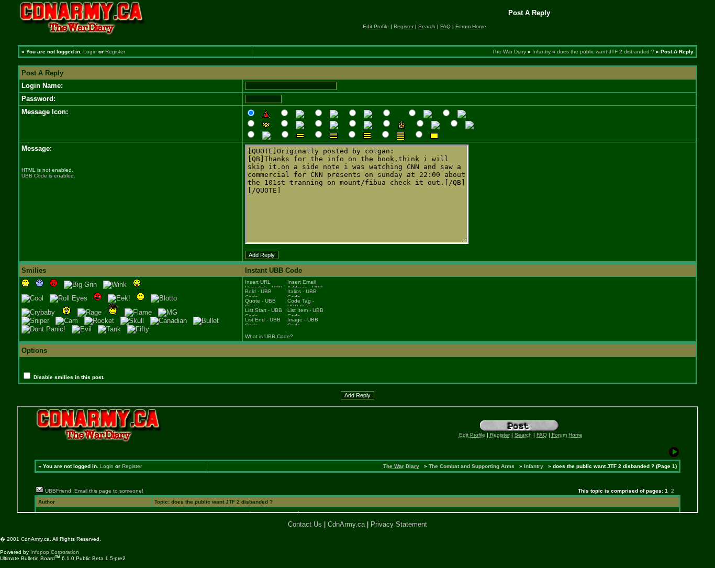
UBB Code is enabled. (48, 176)
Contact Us (305, 524)
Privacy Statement (399, 524)
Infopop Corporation (54, 552)
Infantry (541, 51)
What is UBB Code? (269, 336)
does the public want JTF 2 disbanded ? (605, 51)
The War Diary (509, 51)
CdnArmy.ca (346, 524)
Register (115, 51)
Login (90, 51)
